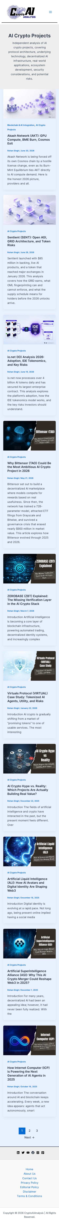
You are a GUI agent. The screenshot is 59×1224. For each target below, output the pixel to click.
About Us (30, 1173)
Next (29, 1137)
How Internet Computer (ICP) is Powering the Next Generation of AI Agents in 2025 (28, 1073)
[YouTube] (28, 1152)
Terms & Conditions (29, 1196)
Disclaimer (29, 1191)
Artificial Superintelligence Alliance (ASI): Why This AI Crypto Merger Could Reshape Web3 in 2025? (29, 976)
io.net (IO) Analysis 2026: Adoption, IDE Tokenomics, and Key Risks (26, 360)
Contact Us (29, 1178)
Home (29, 1169)
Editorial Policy (29, 1187)
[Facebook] (32, 1152)
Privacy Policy (29, 1182)
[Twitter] (23, 1152)
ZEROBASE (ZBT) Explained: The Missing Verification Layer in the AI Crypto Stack (29, 600)
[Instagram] (37, 1152)
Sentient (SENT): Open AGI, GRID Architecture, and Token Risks (28, 241)
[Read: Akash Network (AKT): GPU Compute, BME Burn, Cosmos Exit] (29, 103)
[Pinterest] (42, 1152)
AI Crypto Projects (16, 231)
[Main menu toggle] (50, 12)
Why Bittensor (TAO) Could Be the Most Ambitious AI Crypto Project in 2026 (29, 467)
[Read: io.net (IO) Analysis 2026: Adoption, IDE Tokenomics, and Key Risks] (29, 329)
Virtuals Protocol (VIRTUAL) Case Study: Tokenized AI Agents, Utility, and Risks (27, 697)
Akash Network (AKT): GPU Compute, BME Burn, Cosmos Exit (28, 139)
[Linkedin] (18, 1152)
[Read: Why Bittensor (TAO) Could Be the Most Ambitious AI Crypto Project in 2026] (29, 435)
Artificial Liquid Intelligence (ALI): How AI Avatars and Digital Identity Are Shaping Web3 (27, 884)
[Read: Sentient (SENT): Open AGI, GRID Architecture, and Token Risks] (29, 209)
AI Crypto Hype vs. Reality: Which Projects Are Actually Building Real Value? (27, 790)
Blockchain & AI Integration (20, 125)
